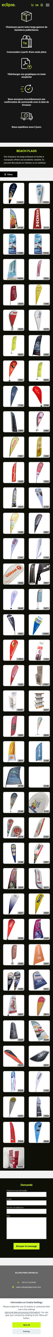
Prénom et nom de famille (17, 1191)
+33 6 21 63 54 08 (28, 1282)
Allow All (26, 1325)
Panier (32, 5)
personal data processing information (22, 1312)
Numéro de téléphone (15, 1207)
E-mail (9, 1199)
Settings (26, 1331)
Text (8, 1216)
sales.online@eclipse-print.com (28, 1287)
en (37, 5)
